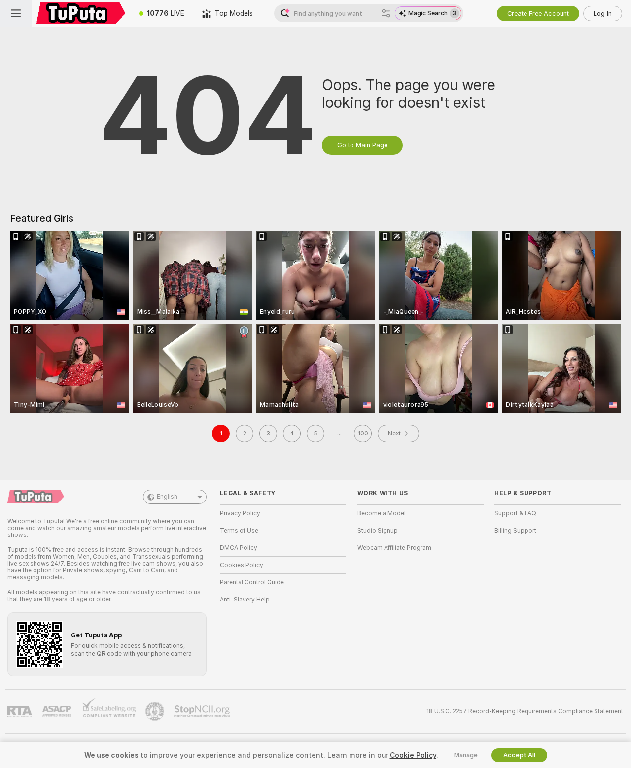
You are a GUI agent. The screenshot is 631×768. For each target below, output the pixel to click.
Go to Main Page (362, 145)
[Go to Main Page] (81, 13)
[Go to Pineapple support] (155, 711)
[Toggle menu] (16, 13)
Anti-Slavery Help (245, 599)
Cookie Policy (413, 755)
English (167, 496)
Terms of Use (239, 530)
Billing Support (515, 530)
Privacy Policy (240, 513)
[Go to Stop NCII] (203, 711)
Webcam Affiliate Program (394, 547)
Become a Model (381, 513)
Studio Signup (377, 530)
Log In (603, 13)
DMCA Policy (238, 547)
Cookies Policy (241, 565)
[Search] (386, 13)
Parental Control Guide (252, 582)
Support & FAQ (515, 513)
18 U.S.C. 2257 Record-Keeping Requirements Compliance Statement (524, 711)
